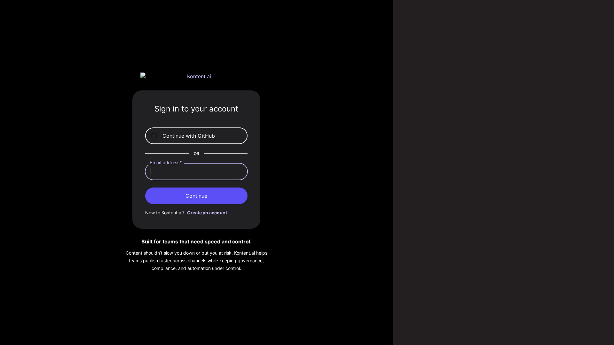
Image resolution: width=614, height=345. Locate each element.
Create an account (207, 212)
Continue (196, 196)
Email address (166, 162)
